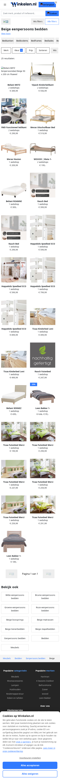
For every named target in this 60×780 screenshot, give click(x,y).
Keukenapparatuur (15, 693)
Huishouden (15, 689)
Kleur (18, 50)
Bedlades (49, 40)
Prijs (31, 50)
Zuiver (45, 689)
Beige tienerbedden (15, 629)
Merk (6, 50)
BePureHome (45, 685)
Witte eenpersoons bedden (15, 597)
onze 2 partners (23, 742)
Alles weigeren (30, 773)
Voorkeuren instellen (30, 757)
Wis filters (37, 21)
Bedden (45, 638)
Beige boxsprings (15, 619)
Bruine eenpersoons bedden (45, 597)
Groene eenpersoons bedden (15, 609)
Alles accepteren (30, 765)
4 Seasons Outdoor (45, 681)
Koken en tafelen (15, 698)
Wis (54, 50)
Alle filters (52, 21)
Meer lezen (6, 33)
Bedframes (36, 40)
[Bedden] (6, 21)
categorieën (20, 670)
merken (50, 670)
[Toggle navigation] (5, 4)
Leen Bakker (45, 698)
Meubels (15, 647)
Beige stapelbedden (45, 629)
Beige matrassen (45, 619)
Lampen (15, 685)
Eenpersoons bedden (14, 638)
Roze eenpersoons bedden (45, 609)
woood (45, 693)
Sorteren (43, 50)
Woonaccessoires (15, 681)
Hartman (45, 676)
